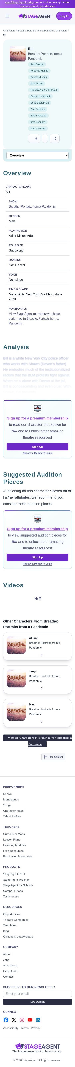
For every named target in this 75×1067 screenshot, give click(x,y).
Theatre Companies (15, 919)
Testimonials (11, 896)
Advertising (10, 965)
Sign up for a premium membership (37, 418)
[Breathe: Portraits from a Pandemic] (18, 54)
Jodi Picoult (36, 83)
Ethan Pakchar (38, 115)
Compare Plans (13, 890)
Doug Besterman (39, 102)
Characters (9, 30)
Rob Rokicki (37, 64)
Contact (8, 976)
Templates (9, 925)
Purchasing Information (18, 856)
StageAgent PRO (14, 874)
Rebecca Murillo (39, 70)
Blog (6, 931)
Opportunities (11, 914)
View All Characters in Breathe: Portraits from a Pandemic (40, 741)
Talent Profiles (12, 816)
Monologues (11, 799)
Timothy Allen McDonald (43, 90)
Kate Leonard (37, 122)
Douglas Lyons (38, 77)
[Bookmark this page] (45, 138)
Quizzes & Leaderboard (18, 936)
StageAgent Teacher (16, 879)
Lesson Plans (11, 839)
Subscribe (37, 1001)
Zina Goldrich (37, 109)
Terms (25, 1028)
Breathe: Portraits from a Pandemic (32, 206)
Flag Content (56, 757)
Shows (7, 793)
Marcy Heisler (37, 128)
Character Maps (13, 810)
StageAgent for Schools (18, 885)
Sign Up (37, 446)
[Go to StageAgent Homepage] (37, 1046)
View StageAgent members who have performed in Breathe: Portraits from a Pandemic (34, 318)
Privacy (35, 1028)
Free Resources (13, 850)
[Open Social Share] (55, 138)
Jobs (6, 959)
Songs (7, 805)
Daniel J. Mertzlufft (40, 96)
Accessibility (10, 1028)
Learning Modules (14, 845)
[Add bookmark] (59, 655)
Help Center (10, 971)
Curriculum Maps (14, 834)
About (7, 954)
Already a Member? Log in (37, 453)
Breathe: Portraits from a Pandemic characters (42, 30)
